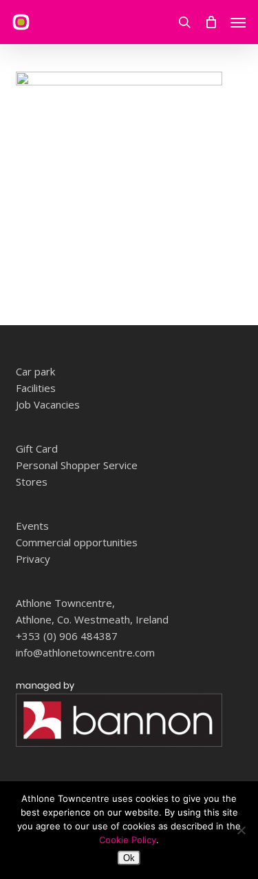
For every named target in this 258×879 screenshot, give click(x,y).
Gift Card (37, 448)
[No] (241, 830)
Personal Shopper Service (77, 465)
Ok (129, 858)
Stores (31, 481)
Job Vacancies (48, 404)
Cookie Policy (127, 839)
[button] (238, 22)
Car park (35, 371)
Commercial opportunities (77, 542)
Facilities (36, 388)
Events (32, 525)
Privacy (33, 559)
